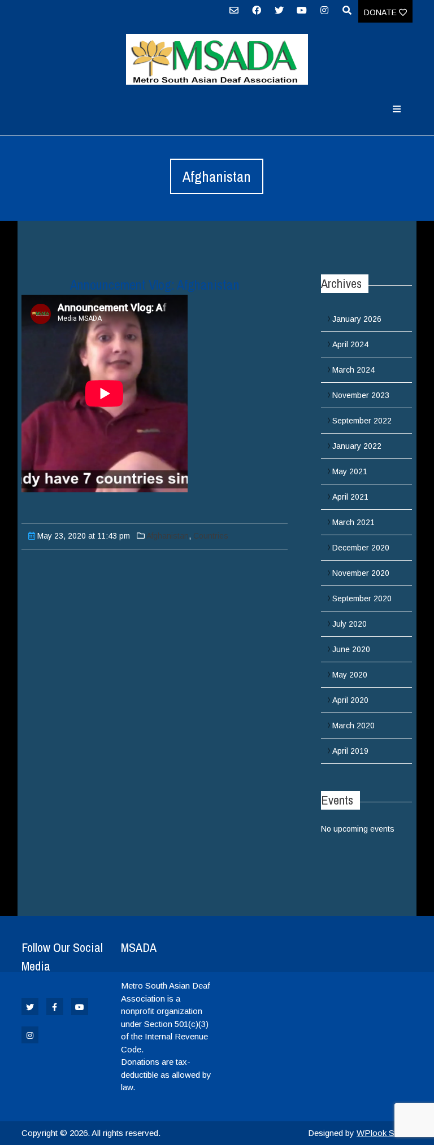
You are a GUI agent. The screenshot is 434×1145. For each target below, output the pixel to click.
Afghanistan (167, 535)
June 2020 (351, 649)
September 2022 (362, 420)
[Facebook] (256, 14)
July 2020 (349, 623)
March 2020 (353, 725)
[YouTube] (301, 14)
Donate (381, 12)
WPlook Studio (385, 1133)
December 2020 (360, 547)
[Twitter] (279, 14)
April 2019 (350, 750)
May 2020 (349, 674)
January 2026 (356, 319)
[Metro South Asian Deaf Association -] (217, 59)
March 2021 (353, 522)
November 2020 (360, 573)
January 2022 (356, 446)
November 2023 (360, 395)
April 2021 (350, 496)
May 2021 (349, 471)
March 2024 (353, 369)
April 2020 (350, 700)
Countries (210, 535)
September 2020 (362, 598)
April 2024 (350, 344)
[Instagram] (324, 14)
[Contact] (234, 14)
